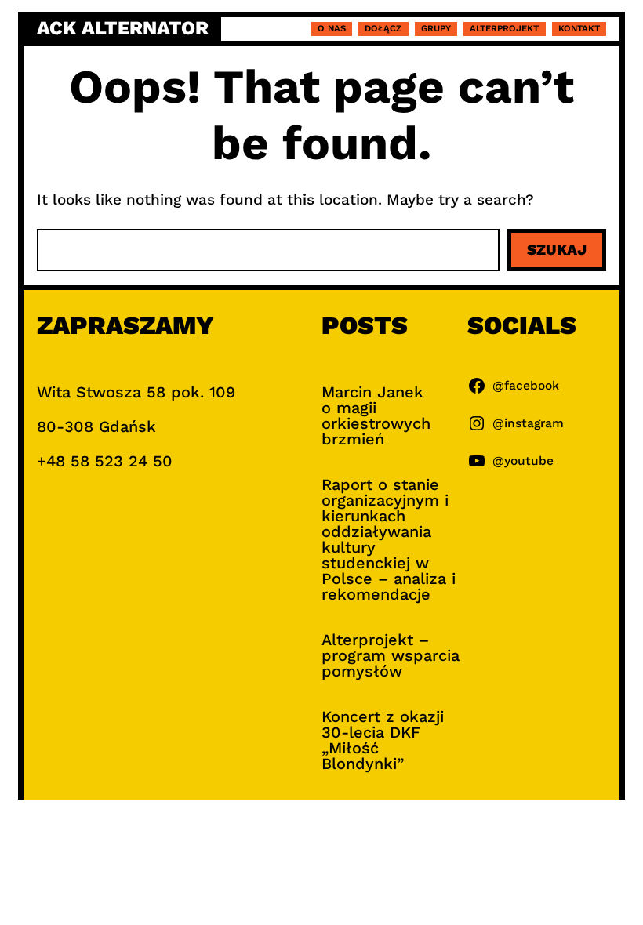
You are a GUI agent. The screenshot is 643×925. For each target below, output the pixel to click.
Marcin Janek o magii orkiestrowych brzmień (376, 415)
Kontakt (579, 28)
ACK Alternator (123, 28)
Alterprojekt (504, 28)
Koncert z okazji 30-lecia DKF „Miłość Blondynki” (383, 740)
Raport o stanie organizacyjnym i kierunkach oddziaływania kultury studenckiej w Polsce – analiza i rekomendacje (389, 539)
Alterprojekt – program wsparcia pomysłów (391, 655)
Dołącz (383, 28)
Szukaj (557, 250)
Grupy (436, 28)
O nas (332, 28)
